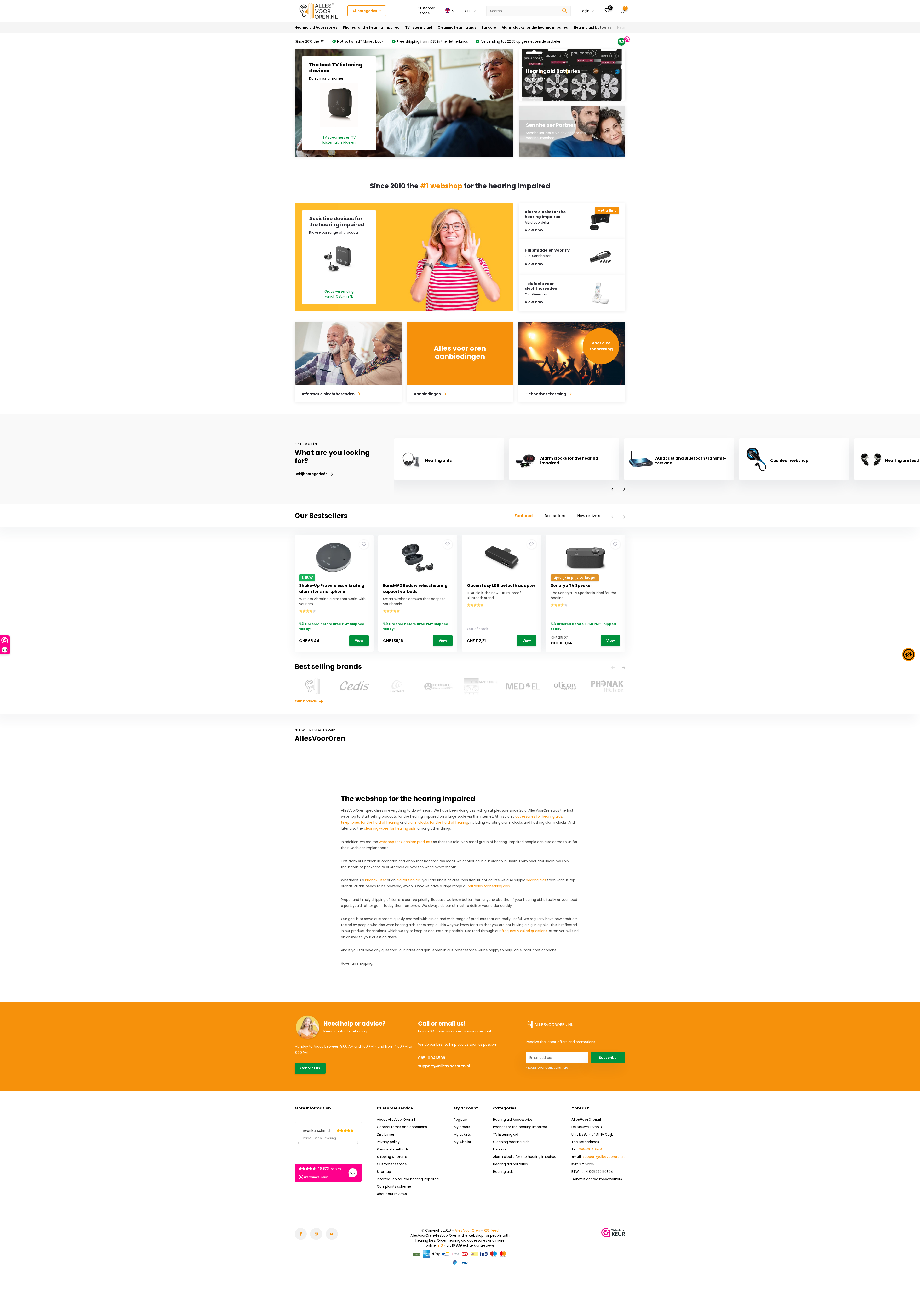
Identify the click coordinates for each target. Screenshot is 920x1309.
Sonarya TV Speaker (571, 585)
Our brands (306, 701)
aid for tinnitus (409, 880)
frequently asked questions (524, 930)
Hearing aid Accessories (316, 27)
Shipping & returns (392, 1156)
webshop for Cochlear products (405, 841)
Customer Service (426, 11)
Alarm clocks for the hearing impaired (535, 27)
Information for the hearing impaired (408, 1179)
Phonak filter (375, 880)
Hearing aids (503, 1171)
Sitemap (384, 1171)
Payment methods (392, 1149)
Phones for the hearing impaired (371, 27)
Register (460, 1119)
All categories (364, 10)
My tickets (462, 1134)
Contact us (310, 1068)
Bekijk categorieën (311, 474)
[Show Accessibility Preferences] (908, 654)
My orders (462, 1127)
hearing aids (536, 880)
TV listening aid (418, 27)
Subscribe (608, 1057)
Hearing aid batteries (593, 27)
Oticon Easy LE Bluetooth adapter (501, 585)
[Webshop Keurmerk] (613, 1232)
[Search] (565, 11)
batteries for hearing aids (489, 886)
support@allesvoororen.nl (444, 1066)
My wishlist (462, 1141)
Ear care (489, 27)
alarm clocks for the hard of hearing (438, 822)
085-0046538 (431, 1058)
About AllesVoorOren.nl (396, 1119)
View (359, 640)
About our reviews (392, 1193)
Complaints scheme (394, 1186)
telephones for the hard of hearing (370, 822)
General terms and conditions (402, 1127)
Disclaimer (385, 1134)
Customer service (392, 1164)
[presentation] (613, 489)
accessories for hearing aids (538, 816)
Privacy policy (388, 1141)
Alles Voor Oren (467, 1230)
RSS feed (491, 1230)
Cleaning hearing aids (457, 27)
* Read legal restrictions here (547, 1068)
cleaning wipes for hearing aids (390, 828)
